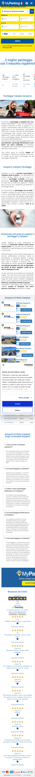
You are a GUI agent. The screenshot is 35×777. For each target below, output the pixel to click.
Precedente (13, 614)
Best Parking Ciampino (10, 418)
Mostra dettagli (24, 397)
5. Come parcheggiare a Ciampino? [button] (17, 538)
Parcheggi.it (18, 775)
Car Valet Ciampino (9, 414)
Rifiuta (17, 410)
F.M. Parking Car (9, 422)
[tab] (17, 435)
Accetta (17, 404)
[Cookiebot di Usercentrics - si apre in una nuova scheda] (25, 365)
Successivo (22, 614)
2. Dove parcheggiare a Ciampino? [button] (16, 469)
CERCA (17, 41)
